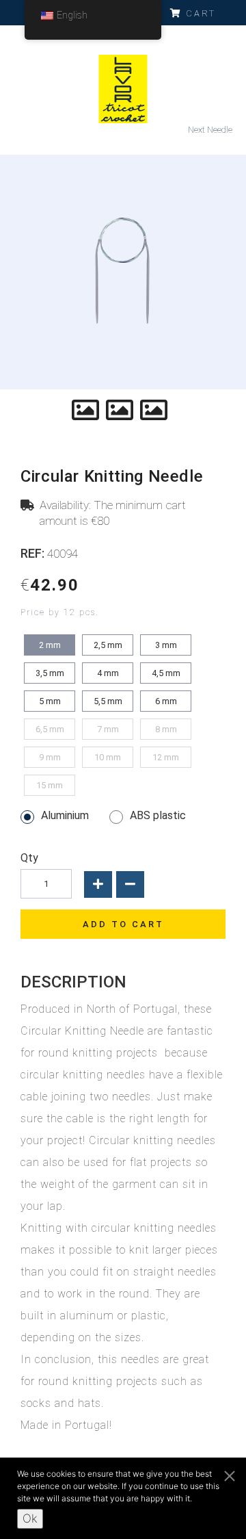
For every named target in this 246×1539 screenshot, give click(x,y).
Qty (29, 858)
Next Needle (210, 130)
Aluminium (65, 816)
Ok (30, 1518)
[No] (229, 1474)
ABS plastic (158, 816)
